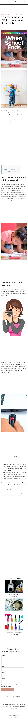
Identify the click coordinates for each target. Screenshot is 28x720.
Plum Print (5, 484)
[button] (14, 6)
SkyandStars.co (16, 715)
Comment (3, 655)
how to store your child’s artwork (17, 518)
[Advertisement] (14, 535)
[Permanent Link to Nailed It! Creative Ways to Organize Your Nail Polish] (14, 622)
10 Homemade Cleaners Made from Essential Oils (14, 595)
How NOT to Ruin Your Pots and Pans (14, 612)
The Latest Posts (14, 697)
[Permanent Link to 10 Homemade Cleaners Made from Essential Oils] (14, 586)
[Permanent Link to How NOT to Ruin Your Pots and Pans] (14, 605)
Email (3, 672)
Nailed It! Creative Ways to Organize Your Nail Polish (14, 633)
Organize (6, 14)
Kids (2, 14)
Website (3, 678)
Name (3, 666)
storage (12, 14)
